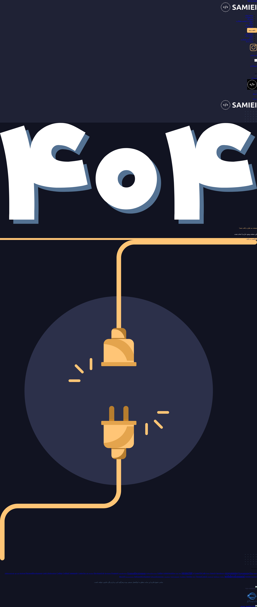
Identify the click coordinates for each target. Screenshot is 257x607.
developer (91, 573)
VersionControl (201, 577)
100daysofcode (9, 573)
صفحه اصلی (249, 15)
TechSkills (183, 577)
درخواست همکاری (247, 39)
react (255, 573)
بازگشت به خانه (252, 239)
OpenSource (220, 573)
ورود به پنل (249, 41)
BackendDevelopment (34, 573)
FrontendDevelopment (136, 573)
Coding (59, 573)
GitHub (160, 573)
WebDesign (217, 577)
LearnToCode (200, 573)
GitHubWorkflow (169, 573)
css (87, 573)
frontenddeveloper (122, 573)
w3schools (210, 577)
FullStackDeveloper (151, 573)
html (177, 573)
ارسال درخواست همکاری (244, 21)
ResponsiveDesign (129, 576)
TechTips (189, 577)
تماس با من (249, 27)
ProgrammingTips (245, 573)
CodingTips (82, 573)
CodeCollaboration (49, 573)
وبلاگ (251, 23)
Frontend (114, 573)
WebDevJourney (251, 577)
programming (231, 573)
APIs (18, 573)
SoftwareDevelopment (142, 577)
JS (193, 573)
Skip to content (252, 1)
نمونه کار (250, 19)
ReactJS (122, 577)
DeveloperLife (99, 573)
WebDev (222, 576)
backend (23, 573)
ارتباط (255, 94)
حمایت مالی (249, 25)
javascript (187, 573)
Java (180, 573)
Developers (108, 573)
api (16, 573)
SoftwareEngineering (157, 577)
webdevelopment (234, 576)
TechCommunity (175, 577)
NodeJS (213, 573)
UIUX (194, 577)
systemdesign (167, 576)
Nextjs (208, 573)
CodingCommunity (70, 573)
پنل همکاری (249, 17)
